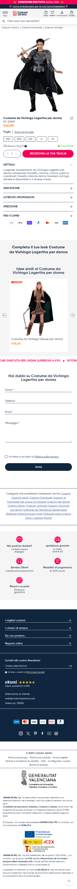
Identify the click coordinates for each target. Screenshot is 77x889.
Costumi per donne (58, 502)
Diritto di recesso (38, 765)
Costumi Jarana (10, 28)
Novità (48, 518)
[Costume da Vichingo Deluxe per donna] (38, 308)
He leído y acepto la (26, 672)
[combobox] (38, 21)
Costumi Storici (16, 506)
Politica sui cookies (40, 757)
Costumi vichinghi (54, 28)
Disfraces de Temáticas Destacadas (45, 510)
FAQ (43, 761)
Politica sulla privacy (47, 456)
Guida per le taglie (24, 132)
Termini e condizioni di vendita (22, 761)
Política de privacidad (35, 672)
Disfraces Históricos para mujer (24, 514)
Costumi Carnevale (32, 28)
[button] (72, 13)
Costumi (66, 493)
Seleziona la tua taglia (48, 153)
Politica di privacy (18, 757)
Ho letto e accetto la (34, 456)
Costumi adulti (20, 498)
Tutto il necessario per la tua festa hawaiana (38, 6)
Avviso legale (60, 757)
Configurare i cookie (59, 761)
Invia (38, 467)
